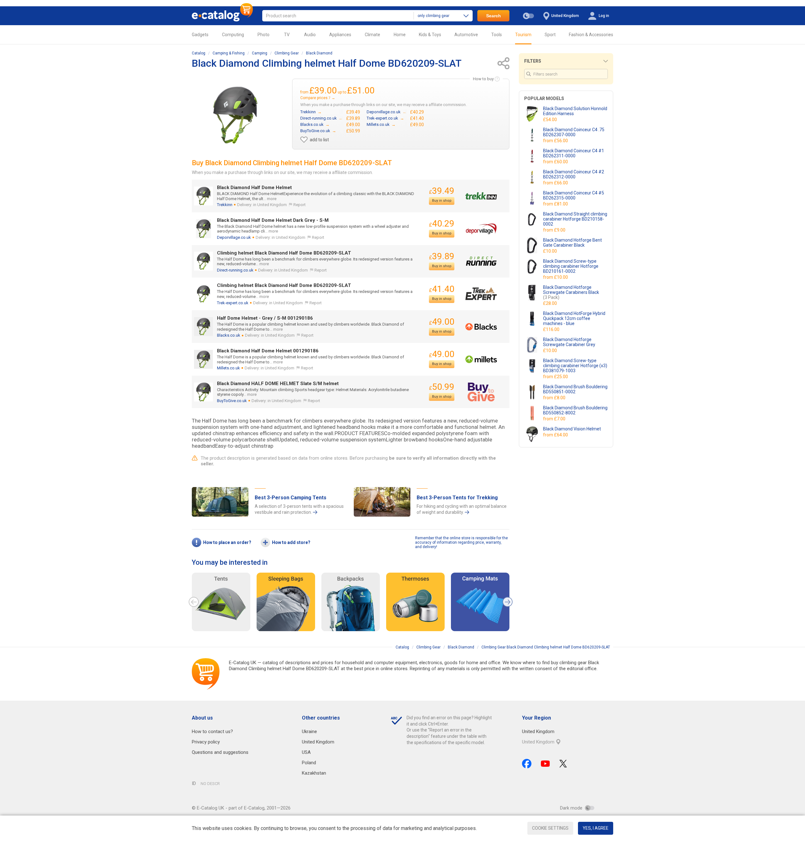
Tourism (523, 34)
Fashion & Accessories (591, 34)
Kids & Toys (430, 34)
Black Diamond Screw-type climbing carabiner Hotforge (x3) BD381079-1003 (575, 365)
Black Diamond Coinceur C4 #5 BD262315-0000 (573, 195)
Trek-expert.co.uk (232, 302)
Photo (263, 34)
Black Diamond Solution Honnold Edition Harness (575, 111)
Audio (310, 34)
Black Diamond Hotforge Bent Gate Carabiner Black (572, 243)
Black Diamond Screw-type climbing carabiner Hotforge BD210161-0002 (570, 266)
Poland (309, 762)
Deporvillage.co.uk (234, 237)
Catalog (198, 53)
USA (306, 752)
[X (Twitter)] (563, 763)
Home (400, 34)
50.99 (441, 387)
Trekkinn (224, 204)
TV (287, 34)
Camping (259, 53)
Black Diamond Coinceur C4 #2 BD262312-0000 (573, 174)
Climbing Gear (287, 53)
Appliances (340, 34)
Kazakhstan (314, 773)
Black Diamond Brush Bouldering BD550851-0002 (575, 389)
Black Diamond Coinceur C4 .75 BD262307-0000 (573, 132)
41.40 (441, 289)
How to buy (483, 78)
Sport (550, 34)
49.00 (441, 322)
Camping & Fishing (229, 53)
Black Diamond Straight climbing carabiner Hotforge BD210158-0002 (575, 219)
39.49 (441, 191)
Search (493, 15)
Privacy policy (206, 742)
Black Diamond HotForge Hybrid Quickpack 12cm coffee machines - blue (574, 318)
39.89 (441, 256)
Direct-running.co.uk (235, 270)
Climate (372, 34)
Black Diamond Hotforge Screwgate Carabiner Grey (569, 342)
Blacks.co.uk (228, 335)
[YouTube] (545, 763)
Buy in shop (442, 201)
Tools (496, 34)
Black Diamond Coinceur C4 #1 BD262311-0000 (573, 153)
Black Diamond (319, 53)
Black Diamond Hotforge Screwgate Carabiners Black (571, 292)
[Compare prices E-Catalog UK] (222, 16)
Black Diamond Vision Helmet (572, 428)
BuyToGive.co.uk (232, 400)
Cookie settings (550, 828)
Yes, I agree (595, 828)
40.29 (441, 223)
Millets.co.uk (228, 368)
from (556, 140)
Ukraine (309, 731)
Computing (233, 34)
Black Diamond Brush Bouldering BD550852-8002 (575, 410)
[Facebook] (526, 763)
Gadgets (200, 34)
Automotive (466, 34)
